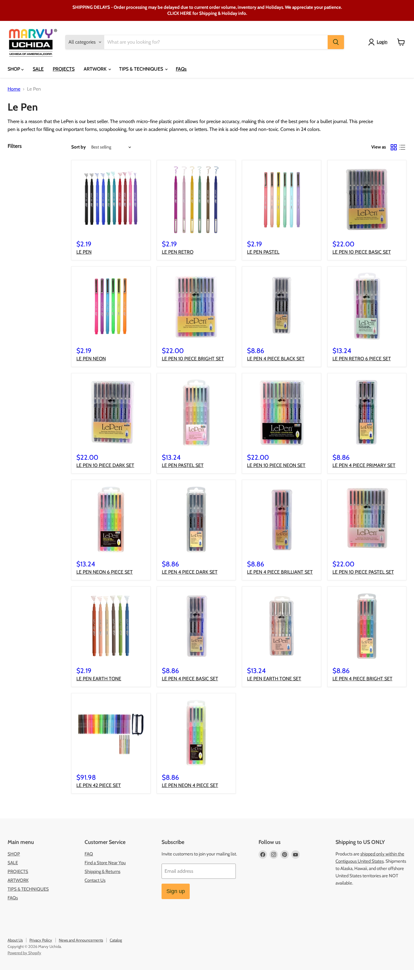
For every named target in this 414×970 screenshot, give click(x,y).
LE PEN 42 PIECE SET (98, 785)
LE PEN (84, 252)
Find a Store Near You (105, 862)
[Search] (336, 42)
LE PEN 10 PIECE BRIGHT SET (193, 359)
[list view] (402, 147)
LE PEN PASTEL (263, 252)
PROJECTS (64, 69)
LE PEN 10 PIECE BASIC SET (361, 252)
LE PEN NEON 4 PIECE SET (190, 785)
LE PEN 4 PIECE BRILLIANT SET (280, 572)
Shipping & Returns (102, 871)
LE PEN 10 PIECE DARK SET (105, 465)
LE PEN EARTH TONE (98, 679)
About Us (15, 940)
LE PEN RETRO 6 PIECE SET (361, 359)
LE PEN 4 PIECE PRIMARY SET (364, 465)
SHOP (14, 69)
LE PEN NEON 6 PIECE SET (104, 572)
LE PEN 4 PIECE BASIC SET (190, 679)
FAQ (89, 854)
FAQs (181, 69)
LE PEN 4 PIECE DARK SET (190, 572)
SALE (38, 69)
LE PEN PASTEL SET (183, 465)
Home (14, 89)
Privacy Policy (40, 940)
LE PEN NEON (91, 359)
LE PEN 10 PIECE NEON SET (276, 465)
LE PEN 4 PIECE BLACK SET (276, 359)
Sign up (175, 891)
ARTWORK (96, 69)
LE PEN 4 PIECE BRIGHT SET (362, 679)
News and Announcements (81, 940)
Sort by (78, 147)
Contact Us (95, 880)
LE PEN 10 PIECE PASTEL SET (363, 572)
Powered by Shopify (24, 952)
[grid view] (393, 147)
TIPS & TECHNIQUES (141, 69)
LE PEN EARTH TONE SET (274, 679)
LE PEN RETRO (177, 252)
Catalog (116, 940)
